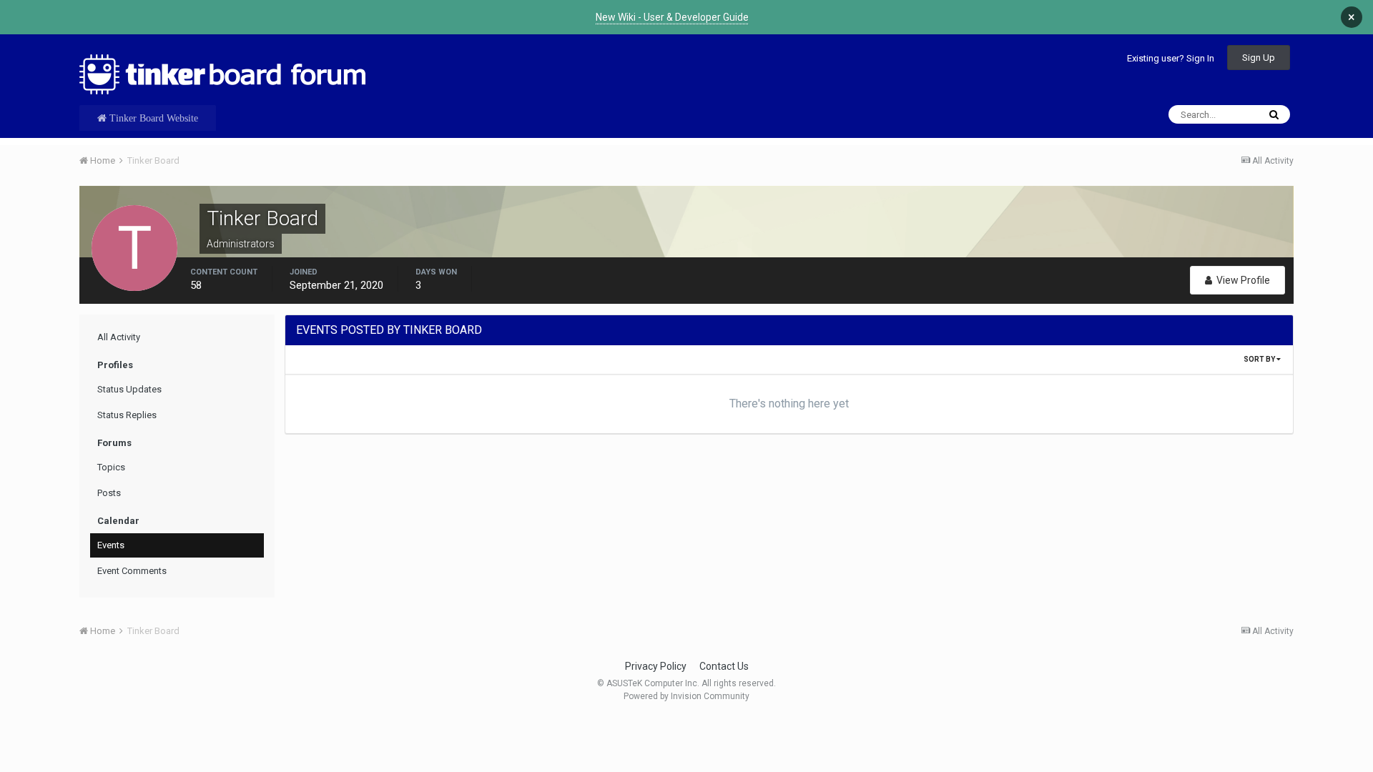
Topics (111, 467)
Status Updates (129, 389)
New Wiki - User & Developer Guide (672, 17)
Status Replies (127, 415)
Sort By (1260, 359)
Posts (109, 493)
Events (110, 545)
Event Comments (132, 570)
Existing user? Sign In (1170, 58)
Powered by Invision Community (686, 696)
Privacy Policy (655, 666)
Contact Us (724, 666)
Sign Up (1258, 57)
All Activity (118, 337)
